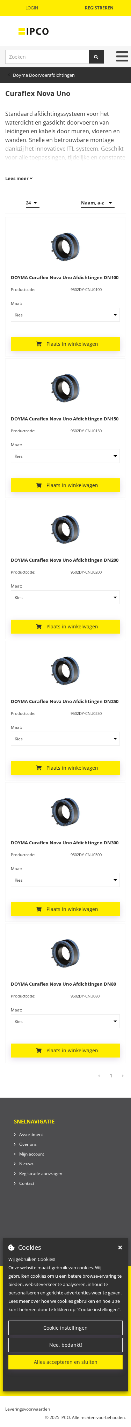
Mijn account (31, 1154)
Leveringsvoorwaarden (27, 1409)
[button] (65, 344)
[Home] (33, 31)
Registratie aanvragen (40, 1173)
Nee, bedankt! (65, 1345)
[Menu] (122, 56)
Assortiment (31, 1134)
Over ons (28, 1144)
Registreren (99, 8)
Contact (26, 1183)
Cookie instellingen (65, 1327)
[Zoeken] (96, 57)
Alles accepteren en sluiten (65, 1362)
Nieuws (26, 1164)
